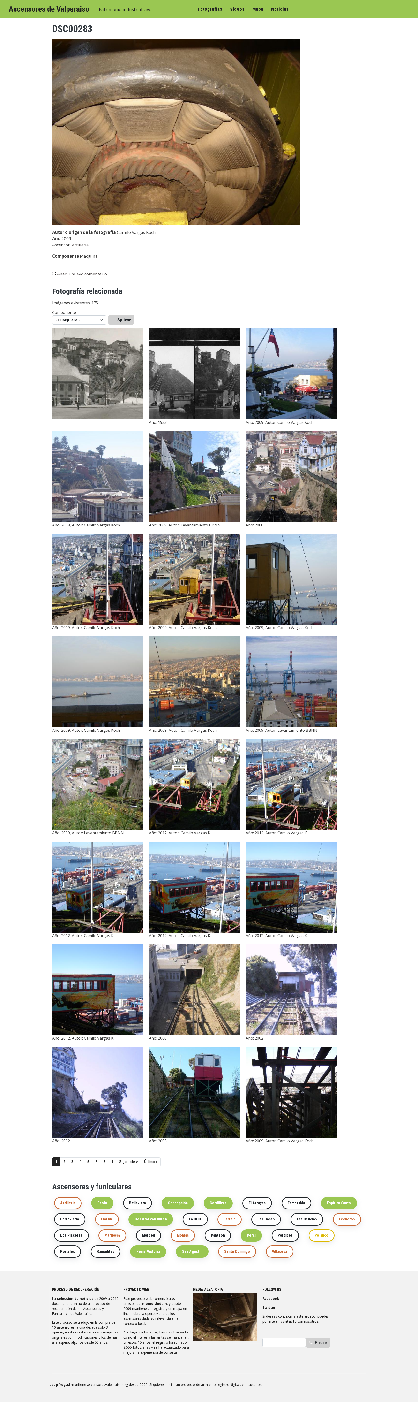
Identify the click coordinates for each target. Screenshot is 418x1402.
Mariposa (112, 1235)
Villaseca (279, 1251)
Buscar (321, 1343)
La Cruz (195, 1219)
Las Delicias (307, 1219)
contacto (289, 1321)
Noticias (280, 9)
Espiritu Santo (339, 1203)
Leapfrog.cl (59, 1384)
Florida (107, 1219)
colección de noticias (75, 1298)
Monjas (183, 1235)
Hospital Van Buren (151, 1219)
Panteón (218, 1235)
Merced (148, 1235)
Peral (251, 1235)
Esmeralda (296, 1203)
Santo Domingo (237, 1251)
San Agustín (192, 1251)
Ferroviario (69, 1219)
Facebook (270, 1298)
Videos (237, 9)
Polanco (321, 1235)
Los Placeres (71, 1235)
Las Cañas (266, 1219)
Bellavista (137, 1203)
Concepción (178, 1203)
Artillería (80, 245)
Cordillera (218, 1203)
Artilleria (67, 1203)
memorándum (154, 1303)
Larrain (229, 1219)
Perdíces (285, 1235)
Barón (102, 1203)
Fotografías (210, 9)
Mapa (257, 9)
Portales (67, 1251)
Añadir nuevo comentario (82, 274)
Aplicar (124, 320)
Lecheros (347, 1219)
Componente (64, 312)
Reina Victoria (148, 1251)
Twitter (269, 1307)
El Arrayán (257, 1203)
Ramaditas (105, 1251)
